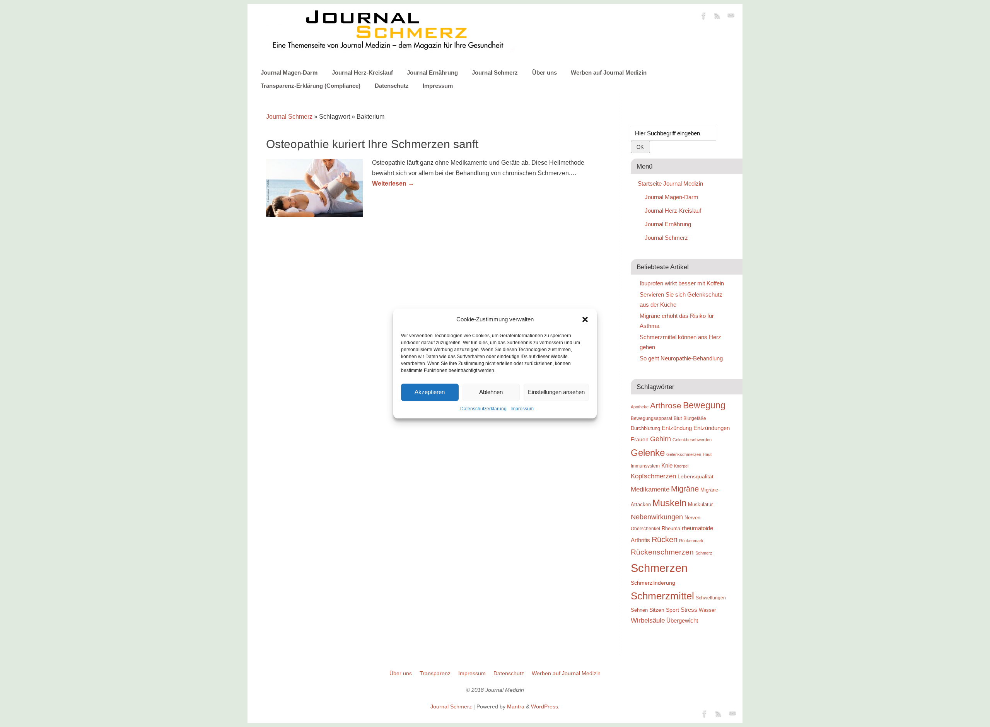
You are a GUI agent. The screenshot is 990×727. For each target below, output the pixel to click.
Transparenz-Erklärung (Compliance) (310, 85)
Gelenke (648, 452)
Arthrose (665, 405)
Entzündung (677, 428)
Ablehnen (491, 392)
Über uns (544, 72)
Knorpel (681, 466)
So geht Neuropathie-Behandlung (681, 358)
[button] (585, 319)
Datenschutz (392, 85)
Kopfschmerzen (653, 476)
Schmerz (703, 553)
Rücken (665, 539)
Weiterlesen (393, 183)
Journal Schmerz (495, 72)
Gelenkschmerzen (683, 454)
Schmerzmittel (662, 596)
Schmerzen (659, 567)
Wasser (707, 610)
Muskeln (669, 503)
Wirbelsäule (648, 620)
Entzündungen (711, 428)
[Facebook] (704, 17)
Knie (667, 465)
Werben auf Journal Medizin (609, 72)
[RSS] (717, 17)
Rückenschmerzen (662, 552)
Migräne (685, 489)
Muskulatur (700, 504)
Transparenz (435, 673)
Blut (678, 418)
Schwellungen (711, 598)
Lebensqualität (695, 476)
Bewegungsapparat (651, 418)
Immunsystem (645, 466)
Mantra (515, 706)
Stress (689, 609)
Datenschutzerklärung (483, 408)
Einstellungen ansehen (556, 392)
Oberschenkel (645, 528)
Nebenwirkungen (657, 517)
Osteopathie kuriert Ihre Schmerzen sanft (372, 144)
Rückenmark (691, 540)
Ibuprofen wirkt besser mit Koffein (682, 283)
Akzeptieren (430, 392)
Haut (707, 454)
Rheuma (671, 528)
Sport (672, 610)
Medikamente (650, 489)
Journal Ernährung (432, 72)
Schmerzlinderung (653, 583)
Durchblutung (645, 428)
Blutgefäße (694, 418)
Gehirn (660, 439)
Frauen (640, 439)
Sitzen (656, 610)
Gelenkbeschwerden (692, 439)
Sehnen (639, 610)
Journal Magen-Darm (289, 72)
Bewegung (704, 405)
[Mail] (731, 17)
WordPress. (545, 706)
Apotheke (640, 406)
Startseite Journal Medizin (670, 183)
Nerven (692, 518)
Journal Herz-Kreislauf (362, 72)
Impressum (522, 408)
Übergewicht (682, 620)
